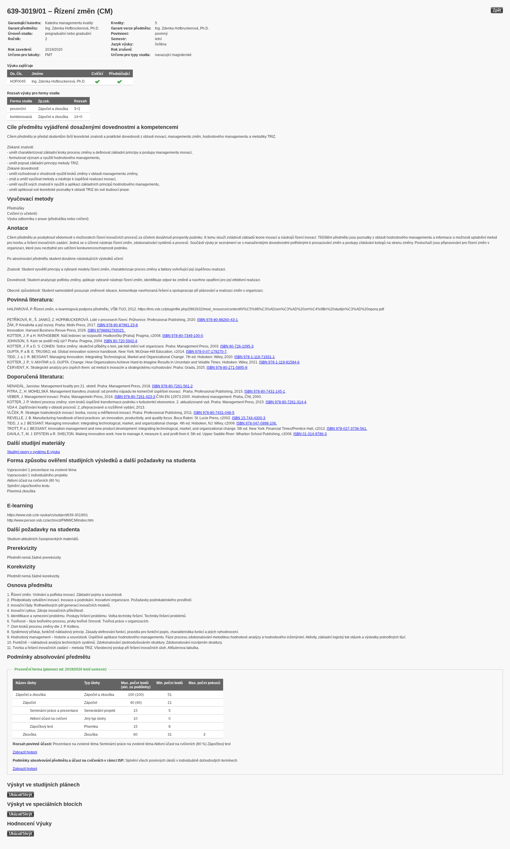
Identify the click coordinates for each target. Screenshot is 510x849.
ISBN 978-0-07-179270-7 (206, 352)
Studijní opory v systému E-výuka (33, 452)
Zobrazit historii (25, 752)
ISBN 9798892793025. (106, 330)
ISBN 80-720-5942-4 (120, 341)
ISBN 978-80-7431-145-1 (264, 391)
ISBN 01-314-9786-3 (310, 434)
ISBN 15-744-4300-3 (248, 418)
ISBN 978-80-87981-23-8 (117, 325)
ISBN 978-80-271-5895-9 (227, 368)
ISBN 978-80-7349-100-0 (182, 336)
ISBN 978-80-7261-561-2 (172, 386)
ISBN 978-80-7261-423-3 (135, 397)
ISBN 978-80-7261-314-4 (286, 402)
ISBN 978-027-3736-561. (347, 429)
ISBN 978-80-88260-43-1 (217, 320)
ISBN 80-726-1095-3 (237, 346)
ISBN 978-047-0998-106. (256, 423)
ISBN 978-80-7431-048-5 (214, 413)
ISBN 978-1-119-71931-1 (254, 357)
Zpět (497, 10)
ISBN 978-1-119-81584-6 (279, 362)
